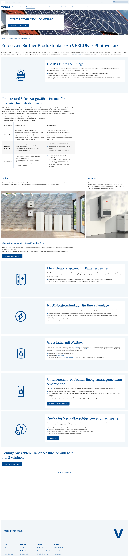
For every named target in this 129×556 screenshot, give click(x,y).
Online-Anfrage (77, 54)
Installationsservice (68, 357)
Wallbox (76, 347)
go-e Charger (60, 355)
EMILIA (88, 349)
